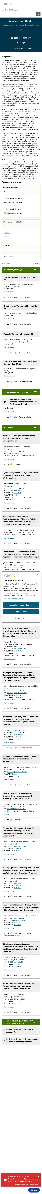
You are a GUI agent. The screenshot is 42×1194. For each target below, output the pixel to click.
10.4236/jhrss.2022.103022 (16, 693)
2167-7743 (17, 1001)
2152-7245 (17, 651)
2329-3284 (17, 774)
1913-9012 (17, 737)
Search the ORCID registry (10, 10)
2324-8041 (17, 923)
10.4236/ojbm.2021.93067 (16, 883)
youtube (7, 233)
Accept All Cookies (21, 611)
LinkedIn (7, 236)
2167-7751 (17, 1003)
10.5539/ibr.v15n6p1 (14, 735)
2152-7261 (17, 653)
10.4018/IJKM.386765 (14, 453)
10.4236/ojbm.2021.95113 (16, 846)
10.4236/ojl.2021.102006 (16, 999)
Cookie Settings (21, 618)
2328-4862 (17, 695)
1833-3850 (17, 495)
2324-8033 (17, 925)
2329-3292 (17, 776)
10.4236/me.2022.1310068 (16, 649)
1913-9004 (17, 739)
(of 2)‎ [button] (18, 936)
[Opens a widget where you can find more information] (34, 1190)
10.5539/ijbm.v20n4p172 (16, 490)
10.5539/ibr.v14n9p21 (15, 962)
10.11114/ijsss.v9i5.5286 (16, 920)
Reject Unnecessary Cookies (21, 605)
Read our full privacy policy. (13, 598)
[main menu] (38, 4)
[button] (36, 263)
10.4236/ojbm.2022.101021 (17, 772)
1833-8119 (17, 493)
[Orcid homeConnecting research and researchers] (8, 4)
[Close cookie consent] (38, 574)
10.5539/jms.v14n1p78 (15, 567)
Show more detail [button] (9, 291)
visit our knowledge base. (22, 1181)
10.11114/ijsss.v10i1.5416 (16, 809)
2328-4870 (17, 697)
